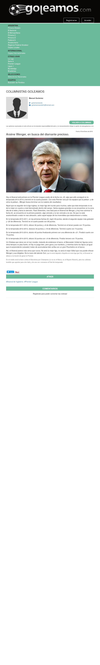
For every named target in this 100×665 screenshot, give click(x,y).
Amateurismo (13, 42)
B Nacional (12, 30)
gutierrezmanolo (36, 103)
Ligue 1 (11, 66)
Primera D (12, 37)
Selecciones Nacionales (17, 76)
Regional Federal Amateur (18, 45)
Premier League (14, 63)
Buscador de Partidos (16, 82)
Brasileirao (12, 71)
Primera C (12, 35)
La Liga (11, 59)
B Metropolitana (14, 33)
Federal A (11, 40)
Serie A (11, 61)
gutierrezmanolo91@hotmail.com (42, 105)
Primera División (14, 28)
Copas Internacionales (16, 53)
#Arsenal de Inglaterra (14, 281)
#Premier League (31, 281)
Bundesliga (12, 68)
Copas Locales (13, 47)
